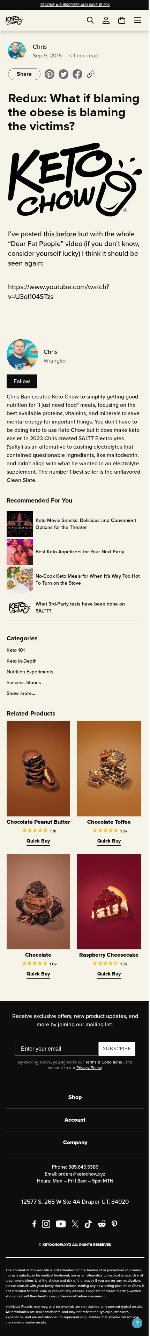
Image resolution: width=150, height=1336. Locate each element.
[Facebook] (32, 1225)
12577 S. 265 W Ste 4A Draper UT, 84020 (72, 1203)
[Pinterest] (112, 1225)
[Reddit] (100, 1225)
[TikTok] (86, 1225)
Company (72, 1143)
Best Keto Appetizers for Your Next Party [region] (79, 549)
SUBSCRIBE (114, 1049)
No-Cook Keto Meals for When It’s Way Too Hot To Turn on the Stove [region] (82, 578)
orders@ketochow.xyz (79, 1175)
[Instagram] (43, 1225)
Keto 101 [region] (15, 648)
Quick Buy (36, 844)
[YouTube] (58, 1225)
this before (59, 232)
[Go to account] (106, 20)
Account (72, 1121)
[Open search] (90, 20)
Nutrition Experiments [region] (29, 670)
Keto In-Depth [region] (21, 659)
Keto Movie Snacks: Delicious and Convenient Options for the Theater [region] (85, 522)
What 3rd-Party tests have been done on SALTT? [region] (79, 605)
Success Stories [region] (23, 681)
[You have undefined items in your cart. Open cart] (116, 20)
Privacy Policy (86, 1069)
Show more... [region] (20, 691)
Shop (72, 1098)
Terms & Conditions (100, 1063)
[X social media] (72, 1225)
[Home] (14, 20)
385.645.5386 (81, 1168)
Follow (21, 379)
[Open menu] (132, 20)
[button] (132, 1323)
